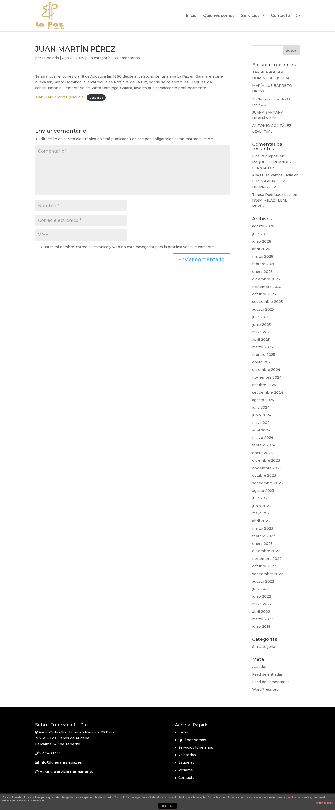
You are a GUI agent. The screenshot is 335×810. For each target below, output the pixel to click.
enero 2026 (262, 271)
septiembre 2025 (267, 302)
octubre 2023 (264, 475)
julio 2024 (261, 407)
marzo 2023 (262, 528)
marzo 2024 (262, 437)
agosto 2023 (263, 490)
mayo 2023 (262, 513)
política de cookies (298, 797)
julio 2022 (261, 589)
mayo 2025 (261, 332)
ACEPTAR (167, 806)
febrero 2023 (263, 536)
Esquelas (186, 762)
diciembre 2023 (266, 460)
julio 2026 (261, 234)
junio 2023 (261, 506)
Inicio (191, 16)
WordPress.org (265, 689)
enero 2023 (262, 543)
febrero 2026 (263, 264)
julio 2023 (261, 498)
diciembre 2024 (266, 369)
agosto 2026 (263, 226)
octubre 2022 (264, 566)
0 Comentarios (127, 58)
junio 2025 (261, 324)
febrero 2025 (263, 355)
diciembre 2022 (266, 551)
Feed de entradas (267, 674)
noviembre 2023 (267, 468)
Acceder (259, 667)
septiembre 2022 (267, 574)
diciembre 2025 (266, 279)
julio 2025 (260, 317)
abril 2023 (261, 521)
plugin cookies (324, 802)
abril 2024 (261, 430)
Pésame (185, 770)
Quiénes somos (219, 16)
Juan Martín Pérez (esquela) (60, 97)
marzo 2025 (262, 347)
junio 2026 (261, 241)
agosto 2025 (263, 309)
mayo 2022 (262, 604)
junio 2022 (261, 596)
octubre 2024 (264, 385)
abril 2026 (261, 249)
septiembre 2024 (267, 392)
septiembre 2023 (267, 483)
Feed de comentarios (271, 682)
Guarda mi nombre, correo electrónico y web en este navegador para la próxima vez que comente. (128, 247)
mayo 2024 (262, 422)
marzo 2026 (262, 256)
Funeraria (50, 58)
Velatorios (187, 755)
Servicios (250, 16)
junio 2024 (261, 415)
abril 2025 (261, 339)
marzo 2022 (262, 619)
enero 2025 (262, 362)
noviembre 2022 (267, 558)
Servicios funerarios (195, 747)
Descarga (96, 97)
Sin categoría (98, 58)
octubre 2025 (264, 294)
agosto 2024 (263, 400)
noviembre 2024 (267, 377)
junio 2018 (261, 626)
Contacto (280, 16)
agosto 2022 (263, 581)
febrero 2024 (263, 445)
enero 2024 (262, 453)
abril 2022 (261, 611)
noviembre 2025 (266, 287)
